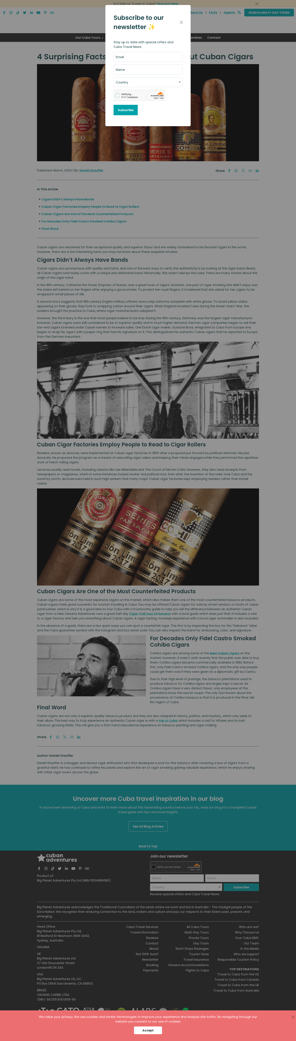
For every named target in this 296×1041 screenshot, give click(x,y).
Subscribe (125, 110)
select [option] (120, 84)
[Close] (181, 22)
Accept (148, 1030)
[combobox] (148, 82)
